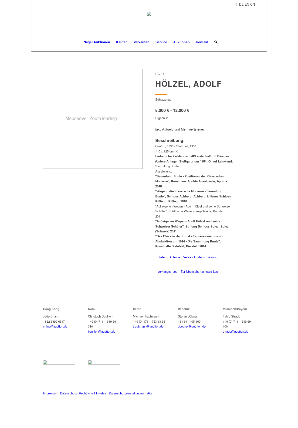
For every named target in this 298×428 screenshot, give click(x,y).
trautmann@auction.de (148, 326)
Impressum (50, 393)
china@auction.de (55, 326)
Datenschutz (68, 393)
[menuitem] (97, 42)
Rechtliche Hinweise (93, 393)
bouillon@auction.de (101, 331)
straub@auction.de (235, 331)
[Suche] (214, 42)
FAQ (149, 393)
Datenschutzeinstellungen (126, 393)
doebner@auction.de (192, 326)
